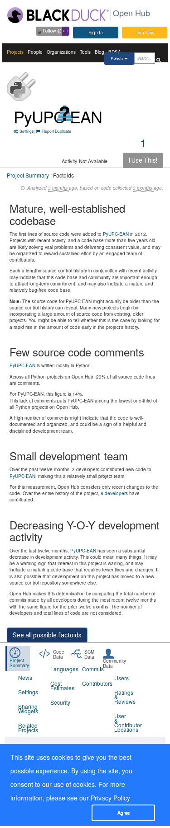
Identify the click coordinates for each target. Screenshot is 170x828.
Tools (85, 52)
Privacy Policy (110, 797)
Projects (15, 52)
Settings (26, 131)
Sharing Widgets (28, 708)
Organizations (61, 52)
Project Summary (28, 175)
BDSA (114, 52)
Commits (92, 669)
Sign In (96, 32)
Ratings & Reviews (124, 696)
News (25, 677)
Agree (123, 812)
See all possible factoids (47, 635)
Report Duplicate (56, 131)
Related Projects (28, 727)
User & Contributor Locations (124, 722)
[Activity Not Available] (65, 113)
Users (121, 678)
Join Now (145, 32)
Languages (60, 669)
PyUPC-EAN (116, 234)
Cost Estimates (60, 685)
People (35, 52)
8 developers (114, 493)
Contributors (92, 683)
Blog (99, 52)
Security (60, 702)
